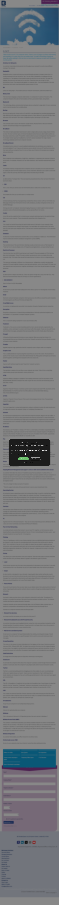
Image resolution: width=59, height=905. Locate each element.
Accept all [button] (23, 459)
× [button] (48, 441)
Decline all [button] (35, 459)
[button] (29, 463)
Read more (29, 446)
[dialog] (29, 452)
